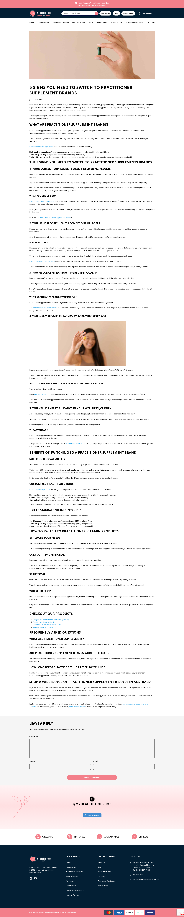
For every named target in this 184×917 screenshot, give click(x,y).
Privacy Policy (103, 886)
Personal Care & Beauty (134, 22)
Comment (34, 736)
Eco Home (151, 22)
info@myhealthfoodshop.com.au (146, 879)
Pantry (90, 22)
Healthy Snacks (102, 22)
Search (97, 13)
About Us (101, 862)
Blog (99, 867)
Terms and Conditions (106, 881)
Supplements (43, 22)
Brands (32, 22)
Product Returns (104, 872)
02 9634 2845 (138, 875)
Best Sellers (105, 13)
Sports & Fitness (78, 22)
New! (116, 13)
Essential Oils (116, 22)
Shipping (101, 876)
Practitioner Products (60, 22)
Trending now (128, 13)
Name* (32, 761)
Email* (96, 761)
